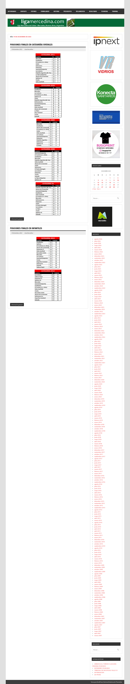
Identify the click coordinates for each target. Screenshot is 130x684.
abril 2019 (97, 416)
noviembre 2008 (99, 593)
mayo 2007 (97, 631)
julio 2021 (97, 367)
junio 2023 (97, 320)
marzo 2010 (98, 559)
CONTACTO (23, 11)
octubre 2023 (98, 311)
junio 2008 (97, 603)
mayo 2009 (97, 580)
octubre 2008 (98, 595)
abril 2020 (97, 390)
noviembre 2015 (99, 503)
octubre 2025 (98, 260)
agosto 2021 (98, 365)
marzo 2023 (98, 324)
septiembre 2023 (99, 313)
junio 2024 (97, 294)
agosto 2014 (98, 522)
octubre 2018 (98, 429)
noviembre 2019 (99, 401)
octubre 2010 (98, 544)
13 (102, 182)
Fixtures (33, 11)
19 (98, 185)
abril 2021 (97, 371)
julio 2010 (97, 550)
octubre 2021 (98, 360)
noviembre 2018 (99, 426)
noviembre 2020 (99, 382)
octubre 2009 (98, 569)
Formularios (45, 11)
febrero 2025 (98, 277)
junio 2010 (97, 552)
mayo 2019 (97, 414)
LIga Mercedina (28, 49)
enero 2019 (98, 422)
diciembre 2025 (99, 256)
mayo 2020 (97, 388)
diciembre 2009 (99, 565)
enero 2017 (98, 473)
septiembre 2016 (99, 482)
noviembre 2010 (99, 542)
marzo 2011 (98, 533)
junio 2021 (97, 369)
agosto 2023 (98, 316)
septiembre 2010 (99, 546)
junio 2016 (97, 488)
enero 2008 (98, 614)
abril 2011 (97, 531)
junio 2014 (97, 527)
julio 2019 (97, 409)
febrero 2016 (98, 497)
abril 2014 (97, 529)
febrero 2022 (98, 352)
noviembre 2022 (99, 333)
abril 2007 (97, 633)
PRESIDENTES (67, 11)
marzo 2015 (98, 520)
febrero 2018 (98, 446)
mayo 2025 (97, 271)
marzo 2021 (98, 373)
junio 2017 (97, 463)
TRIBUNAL (115, 11)
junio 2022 (97, 343)
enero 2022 (98, 354)
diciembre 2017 (99, 450)
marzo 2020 (98, 392)
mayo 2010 (97, 554)
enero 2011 (98, 537)
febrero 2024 (98, 303)
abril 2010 (97, 556)
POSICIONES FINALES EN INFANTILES (26, 228)
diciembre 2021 (99, 356)
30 (114, 187)
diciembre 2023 (99, 307)
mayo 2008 (97, 605)
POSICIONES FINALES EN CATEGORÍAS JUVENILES (31, 44)
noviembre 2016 (99, 478)
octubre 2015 (98, 505)
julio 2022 (97, 341)
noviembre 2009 (99, 567)
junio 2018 (97, 437)
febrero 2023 (98, 326)
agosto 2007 (98, 625)
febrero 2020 (98, 394)
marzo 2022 (98, 350)
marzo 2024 (98, 301)
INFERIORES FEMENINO (102, 668)
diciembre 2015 (99, 501)
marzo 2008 (98, 610)
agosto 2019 (98, 407)
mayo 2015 (97, 516)
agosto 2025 (98, 264)
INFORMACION (99, 672)
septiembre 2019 (99, 405)
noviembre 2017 (99, 452)
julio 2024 (97, 292)
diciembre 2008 (99, 591)
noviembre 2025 (99, 258)
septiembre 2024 (99, 288)
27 (102, 187)
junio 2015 (97, 514)
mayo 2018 (97, 439)
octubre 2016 (98, 480)
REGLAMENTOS (80, 11)
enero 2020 (98, 397)
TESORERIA (104, 11)
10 (118, 180)
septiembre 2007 (99, 623)
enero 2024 (98, 305)
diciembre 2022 (99, 330)
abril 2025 (97, 273)
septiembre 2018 (99, 431)
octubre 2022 (98, 335)
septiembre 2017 (99, 456)
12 (98, 182)
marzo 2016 (98, 495)
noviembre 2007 (99, 618)
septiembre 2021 (99, 362)
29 (110, 187)
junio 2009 (97, 578)
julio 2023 (97, 318)
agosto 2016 (98, 484)
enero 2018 (98, 448)
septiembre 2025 (99, 262)
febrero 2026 (98, 252)
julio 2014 (97, 524)
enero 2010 (98, 563)
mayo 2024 (97, 296)
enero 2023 (98, 328)
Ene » (98, 189)
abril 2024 (97, 298)
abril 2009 (97, 582)
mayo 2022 (97, 345)
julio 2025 (97, 267)
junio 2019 (97, 411)
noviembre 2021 (99, 358)
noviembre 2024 (99, 284)
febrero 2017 (98, 471)
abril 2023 (97, 322)
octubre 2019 (98, 403)
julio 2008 (97, 601)
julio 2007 (97, 627)
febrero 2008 (98, 612)
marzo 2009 (98, 584)
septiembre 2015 (99, 507)
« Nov (94, 189)
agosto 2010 (98, 548)
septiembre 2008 (99, 597)
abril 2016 (97, 492)
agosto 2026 (98, 239)
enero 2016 (98, 499)
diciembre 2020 (99, 380)
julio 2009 (97, 576)
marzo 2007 (98, 635)
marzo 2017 (98, 469)
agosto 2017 (98, 458)
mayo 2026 (97, 245)
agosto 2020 (98, 384)
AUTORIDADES (12, 11)
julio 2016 (97, 486)
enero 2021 (98, 377)
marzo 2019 (98, 418)
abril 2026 (97, 247)
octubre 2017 (98, 454)
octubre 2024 (98, 286)
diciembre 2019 (99, 399)
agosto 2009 (98, 573)
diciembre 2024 (99, 281)
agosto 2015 (98, 510)
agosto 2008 (98, 599)
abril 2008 (97, 608)
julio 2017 (97, 461)
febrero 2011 (98, 535)
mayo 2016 (97, 490)
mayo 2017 (97, 465)
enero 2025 (98, 279)
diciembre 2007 (99, 616)
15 (110, 182)
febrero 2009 (98, 586)
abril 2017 (97, 467)
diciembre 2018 (99, 424)
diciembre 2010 (99, 539)
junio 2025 (97, 269)
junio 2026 (97, 243)
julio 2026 (97, 241)
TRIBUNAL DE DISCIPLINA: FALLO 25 (106, 670)
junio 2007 (97, 629)
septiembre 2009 (99, 571)
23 (114, 185)
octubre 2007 (98, 620)
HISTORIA (56, 11)
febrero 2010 (98, 561)
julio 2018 (97, 435)
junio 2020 (97, 386)
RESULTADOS (93, 11)
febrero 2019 (98, 420)
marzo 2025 (98, 275)
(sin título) (97, 674)
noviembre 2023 (99, 309)
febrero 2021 (98, 375)
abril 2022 (97, 348)
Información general (17, 219)
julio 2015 (97, 512)
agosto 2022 (98, 339)
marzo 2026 (98, 249)
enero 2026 (98, 254)
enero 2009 (98, 588)
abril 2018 (97, 441)
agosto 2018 (98, 433)
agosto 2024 (98, 290)
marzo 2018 (98, 443)
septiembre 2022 (99, 337)
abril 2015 (97, 518)
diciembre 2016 (99, 475)
